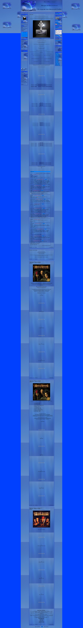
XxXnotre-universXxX (23, 75)
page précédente (37, 626)
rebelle (22, 72)
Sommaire (22, 30)
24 (23, 35)
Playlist (24, 69)
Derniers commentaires (57, 23)
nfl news (32, 175)
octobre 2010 (57, 55)
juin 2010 (56, 59)
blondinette (32, 185)
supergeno (22, 80)
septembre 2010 (57, 56)
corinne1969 (32, 223)
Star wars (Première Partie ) (41, 85)
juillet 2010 (57, 58)
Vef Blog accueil (57, 27)
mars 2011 (56, 53)
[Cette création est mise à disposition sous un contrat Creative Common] (57, 18)
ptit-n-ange (23, 73)
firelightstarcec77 (33, 179)
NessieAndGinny (23, 78)
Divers (36, 247)
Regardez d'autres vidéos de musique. (45, 103)
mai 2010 (56, 60)
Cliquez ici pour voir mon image (36, 234)
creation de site (58, 40)
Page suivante (46, 626)
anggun (31, 190)
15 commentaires (51, 624)
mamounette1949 (23, 81)
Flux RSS (58, 24)
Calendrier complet (24, 37)
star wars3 (41, 142)
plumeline (22, 76)
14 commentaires (51, 247)
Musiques (36, 377)
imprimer (31, 247)
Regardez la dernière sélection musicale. (45, 84)
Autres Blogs (57, 13)
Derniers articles (24, 28)
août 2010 (56, 57)
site (45, 179)
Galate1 (22, 79)
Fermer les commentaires (46, 173)
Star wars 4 (41, 163)
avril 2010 (57, 61)
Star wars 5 (41, 122)
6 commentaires (51, 377)
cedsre (36, 84)
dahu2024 (32, 219)
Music (22, 69)
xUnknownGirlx (23, 77)
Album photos (23, 29)
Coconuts (32, 195)
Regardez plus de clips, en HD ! (45, 124)
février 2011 (57, 54)
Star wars (41, 104)
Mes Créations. (23, 45)
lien (33, 247)
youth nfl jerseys (33, 176)
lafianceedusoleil (24, 82)
